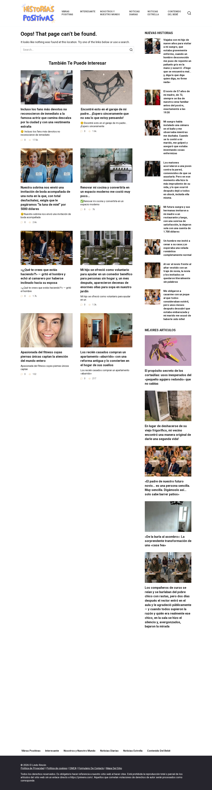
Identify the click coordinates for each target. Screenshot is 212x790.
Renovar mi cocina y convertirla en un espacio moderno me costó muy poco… (105, 192)
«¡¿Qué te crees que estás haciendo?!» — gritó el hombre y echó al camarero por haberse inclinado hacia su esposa (43, 276)
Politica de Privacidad (32, 768)
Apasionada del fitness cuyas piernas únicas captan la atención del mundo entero (44, 356)
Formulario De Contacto (91, 768)
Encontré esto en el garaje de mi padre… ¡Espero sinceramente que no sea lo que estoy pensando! (104, 114)
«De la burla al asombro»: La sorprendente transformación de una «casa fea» (168, 541)
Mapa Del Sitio (114, 768)
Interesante (87, 11)
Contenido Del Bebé (174, 13)
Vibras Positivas (67, 13)
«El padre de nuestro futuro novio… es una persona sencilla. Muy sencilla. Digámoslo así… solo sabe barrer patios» (167, 488)
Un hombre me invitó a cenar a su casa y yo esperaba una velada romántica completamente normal (177, 247)
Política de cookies (56, 768)
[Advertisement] (168, 688)
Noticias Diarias (134, 13)
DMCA (72, 768)
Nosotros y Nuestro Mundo (110, 13)
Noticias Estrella (153, 13)
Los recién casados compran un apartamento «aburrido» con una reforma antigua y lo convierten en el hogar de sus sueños (104, 358)
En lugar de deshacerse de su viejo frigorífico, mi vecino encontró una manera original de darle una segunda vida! (168, 432)
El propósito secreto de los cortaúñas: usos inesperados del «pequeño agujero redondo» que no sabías (168, 377)
